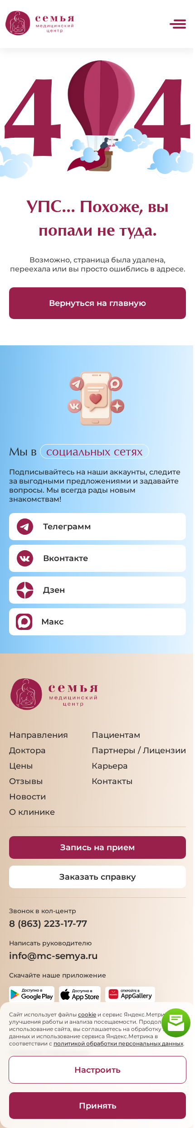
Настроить (97, 1070)
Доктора (27, 750)
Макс (52, 622)
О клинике (32, 812)
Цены (21, 766)
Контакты (112, 781)
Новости (27, 797)
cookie (87, 1014)
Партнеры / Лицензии (139, 750)
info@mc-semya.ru (53, 955)
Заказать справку (97, 877)
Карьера (110, 766)
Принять (98, 1106)
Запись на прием (97, 847)
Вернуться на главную (97, 303)
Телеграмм (67, 527)
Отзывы (26, 781)
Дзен (54, 590)
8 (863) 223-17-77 (48, 923)
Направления (38, 735)
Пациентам (116, 735)
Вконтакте (65, 558)
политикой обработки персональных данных (118, 1043)
